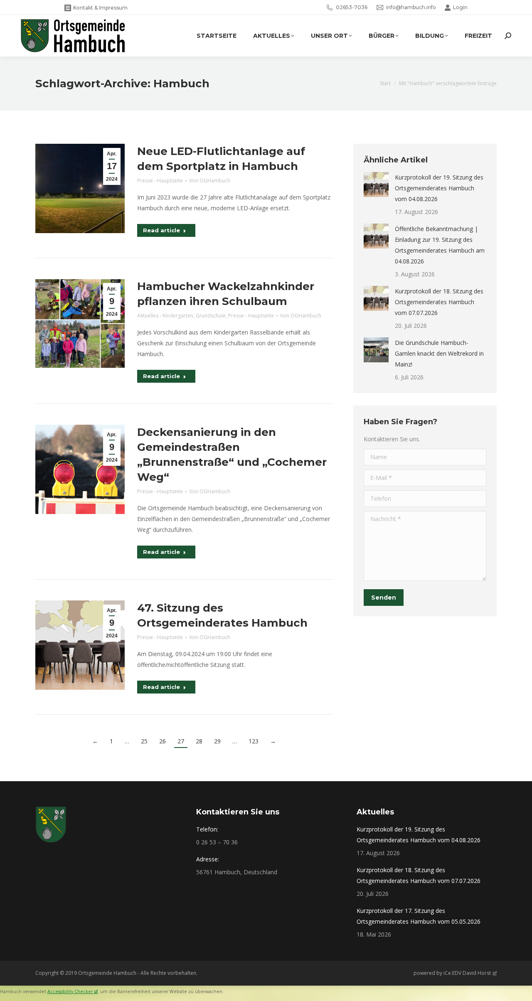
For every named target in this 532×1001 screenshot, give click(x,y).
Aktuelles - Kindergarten (165, 315)
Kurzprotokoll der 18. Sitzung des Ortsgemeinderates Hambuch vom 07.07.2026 (439, 302)
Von (209, 180)
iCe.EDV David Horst (467, 972)
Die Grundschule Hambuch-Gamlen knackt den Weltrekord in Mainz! (439, 353)
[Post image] (376, 184)
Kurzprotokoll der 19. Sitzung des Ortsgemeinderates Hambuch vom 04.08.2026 (439, 188)
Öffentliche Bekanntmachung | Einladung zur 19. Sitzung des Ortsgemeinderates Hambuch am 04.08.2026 (440, 245)
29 (217, 741)
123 (254, 741)
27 (180, 741)
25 (144, 741)
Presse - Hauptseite (160, 180)
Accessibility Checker (70, 991)
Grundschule (211, 315)
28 (199, 741)
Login (460, 7)
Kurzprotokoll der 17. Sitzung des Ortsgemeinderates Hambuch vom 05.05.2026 (418, 916)
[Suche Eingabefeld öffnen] (508, 35)
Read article (161, 230)
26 (162, 741)
